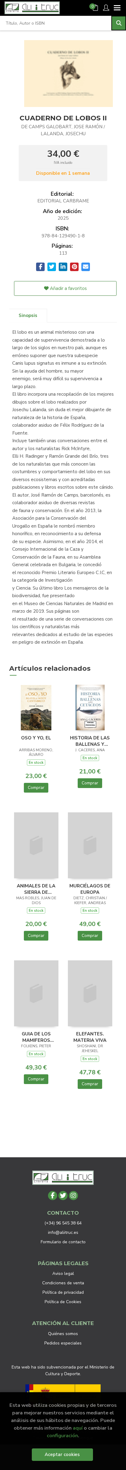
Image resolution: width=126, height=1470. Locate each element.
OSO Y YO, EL (36, 738)
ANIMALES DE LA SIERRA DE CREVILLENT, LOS (36, 889)
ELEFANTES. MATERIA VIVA (89, 1037)
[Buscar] (118, 23)
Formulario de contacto (63, 1242)
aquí (78, 1427)
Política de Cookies (63, 1302)
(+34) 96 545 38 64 (63, 1223)
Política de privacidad (63, 1292)
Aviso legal (63, 1273)
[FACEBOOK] (52, 1195)
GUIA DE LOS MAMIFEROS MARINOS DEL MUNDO (36, 1037)
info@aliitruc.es (63, 1232)
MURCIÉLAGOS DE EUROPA (89, 889)
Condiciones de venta (63, 1283)
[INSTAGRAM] (73, 1195)
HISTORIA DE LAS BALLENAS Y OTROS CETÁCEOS (90, 741)
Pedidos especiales (63, 1343)
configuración (62, 1435)
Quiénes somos (63, 1334)
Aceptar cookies (62, 1454)
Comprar (36, 787)
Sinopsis (28, 315)
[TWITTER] (63, 1195)
